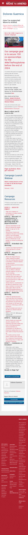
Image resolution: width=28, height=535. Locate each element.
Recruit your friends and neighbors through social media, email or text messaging (14, 234)
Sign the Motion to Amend (14, 402)
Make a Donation (13, 482)
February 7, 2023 (9, 188)
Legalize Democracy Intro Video (13, 456)
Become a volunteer (12, 376)
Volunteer (14, 399)
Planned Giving (13, 484)
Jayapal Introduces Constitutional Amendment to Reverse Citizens (13, 100)
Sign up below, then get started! (13, 169)
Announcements (5, 470)
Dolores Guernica (7, 25)
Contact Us (3, 465)
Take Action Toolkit (14, 449)
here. (13, 93)
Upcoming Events (5, 472)
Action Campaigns (8, 28)
